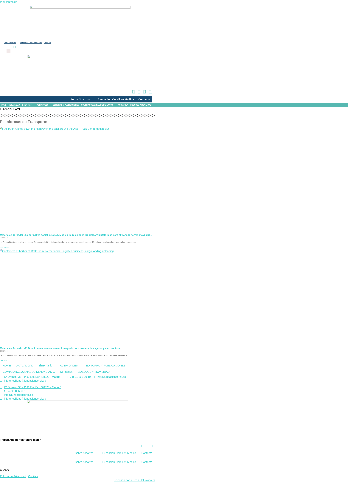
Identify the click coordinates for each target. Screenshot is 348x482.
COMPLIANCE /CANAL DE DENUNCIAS (97, 105)
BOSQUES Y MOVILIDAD (140, 105)
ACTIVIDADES (43, 105)
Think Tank (27, 105)
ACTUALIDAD (14, 105)
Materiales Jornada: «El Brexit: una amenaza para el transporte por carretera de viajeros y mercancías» (60, 348)
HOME (3, 105)
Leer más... (4, 247)
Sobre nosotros (84, 452)
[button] (8, 51)
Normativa (123, 105)
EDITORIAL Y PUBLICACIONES (66, 105)
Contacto (47, 43)
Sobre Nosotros (10, 43)
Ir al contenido (8, 1)
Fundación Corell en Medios (31, 43)
